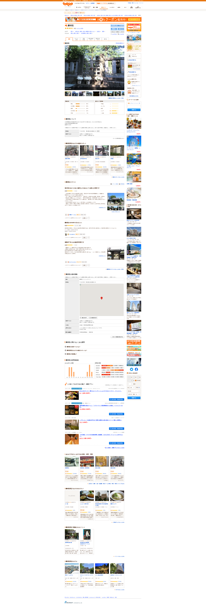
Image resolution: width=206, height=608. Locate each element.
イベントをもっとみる (119, 556)
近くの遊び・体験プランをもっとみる (114, 447)
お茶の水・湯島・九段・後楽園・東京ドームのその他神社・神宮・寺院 (110, 15)
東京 (72, 31)
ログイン (88, 3)
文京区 (98, 31)
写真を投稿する (121, 29)
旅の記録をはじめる (134, 96)
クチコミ (76, 39)
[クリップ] (122, 32)
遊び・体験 (95, 7)
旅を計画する (132, 60)
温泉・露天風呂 (85, 597)
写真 (83, 39)
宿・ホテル (67, 597)
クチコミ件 (80, 28)
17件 (89, 165)
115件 (120, 581)
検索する (134, 109)
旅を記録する (132, 72)
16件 (120, 165)
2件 (74, 510)
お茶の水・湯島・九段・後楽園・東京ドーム (84, 31)
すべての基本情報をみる (118, 138)
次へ (123, 68)
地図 (98, 131)
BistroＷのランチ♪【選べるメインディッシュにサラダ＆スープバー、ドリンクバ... (101, 391)
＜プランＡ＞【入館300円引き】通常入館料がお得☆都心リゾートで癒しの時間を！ (101, 420)
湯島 (103, 31)
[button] (102, 298)
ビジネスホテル (79, 597)
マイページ (141, 2)
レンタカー (112, 7)
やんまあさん (72, 234)
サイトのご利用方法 (132, 0)
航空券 (119, 7)
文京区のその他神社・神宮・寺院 (130, 15)
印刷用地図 (93, 318)
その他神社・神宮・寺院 (86, 33)
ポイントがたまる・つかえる (70, 12)
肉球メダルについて (136, 85)
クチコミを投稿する (114, 29)
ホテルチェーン (72, 597)
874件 (74, 167)
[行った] (113, 32)
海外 (131, 7)
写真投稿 (122, 184)
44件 (104, 581)
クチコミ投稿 (115, 184)
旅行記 (105, 39)
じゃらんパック (87, 7)
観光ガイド (67, 15)
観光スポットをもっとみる (118, 177)
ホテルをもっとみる (120, 589)
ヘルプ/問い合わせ (139, 0)
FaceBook (136, 369)
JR (96, 597)
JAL (97, 597)
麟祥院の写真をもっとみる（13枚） (116, 98)
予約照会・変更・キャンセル (133, 2)
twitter (131, 369)
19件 (89, 512)
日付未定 (138, 380)
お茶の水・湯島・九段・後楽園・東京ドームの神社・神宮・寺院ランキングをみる (106, 483)
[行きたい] (117, 32)
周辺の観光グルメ (91, 39)
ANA (99, 597)
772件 (89, 473)
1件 (104, 510)
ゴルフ (125, 7)
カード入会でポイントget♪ (134, 32)
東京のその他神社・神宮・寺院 (89, 15)
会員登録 (92, 3)
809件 (104, 167)
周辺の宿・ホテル (98, 39)
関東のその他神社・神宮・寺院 (76, 15)
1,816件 (74, 473)
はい (85, 217)
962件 (104, 473)
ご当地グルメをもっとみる (118, 522)
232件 (74, 581)
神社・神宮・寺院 (74, 33)
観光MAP (84, 318)
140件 (89, 581)
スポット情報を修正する (117, 337)
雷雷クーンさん (72, 214)
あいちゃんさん (72, 262)
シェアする (114, 34)
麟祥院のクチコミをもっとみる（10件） (115, 269)
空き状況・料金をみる (116, 399)
